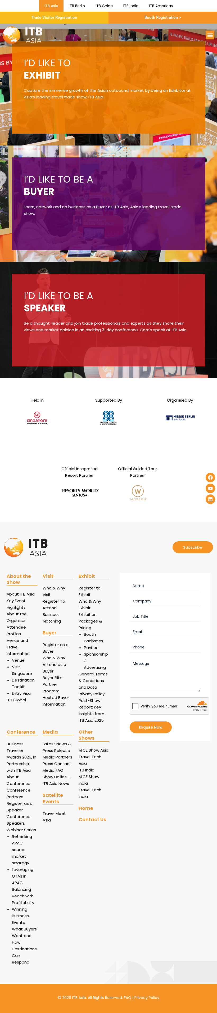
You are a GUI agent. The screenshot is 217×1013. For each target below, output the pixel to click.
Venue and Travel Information (18, 647)
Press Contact (57, 763)
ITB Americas (161, 5)
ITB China (104, 5)
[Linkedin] (210, 499)
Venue (18, 660)
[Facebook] (210, 477)
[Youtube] (210, 488)
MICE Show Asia (93, 750)
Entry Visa (21, 693)
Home (86, 808)
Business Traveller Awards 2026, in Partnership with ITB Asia (21, 757)
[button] (210, 35)
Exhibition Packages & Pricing (90, 621)
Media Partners (57, 757)
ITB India (130, 5)
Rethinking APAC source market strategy (22, 850)
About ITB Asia (21, 594)
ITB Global (16, 700)
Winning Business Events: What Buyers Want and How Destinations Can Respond (24, 935)
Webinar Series (21, 830)
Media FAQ (53, 770)
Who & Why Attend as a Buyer (54, 664)
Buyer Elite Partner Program (52, 684)
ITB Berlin (77, 5)
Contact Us (92, 819)
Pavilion (91, 647)
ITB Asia (51, 5)
